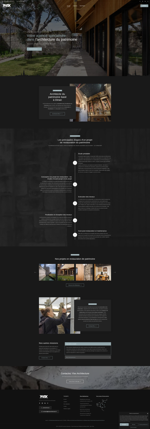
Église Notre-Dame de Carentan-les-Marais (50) (103, 274)
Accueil (68, 5)
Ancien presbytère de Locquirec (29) (47, 274)
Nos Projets (82, 5)
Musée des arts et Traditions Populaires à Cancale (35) (65, 274)
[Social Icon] (140, 1)
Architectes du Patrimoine (76, 420)
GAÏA (88, 426)
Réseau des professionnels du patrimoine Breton (94, 420)
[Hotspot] (100, 404)
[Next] (115, 272)
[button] (147, 413)
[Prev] (35, 272)
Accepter (124, 424)
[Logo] (6, 6)
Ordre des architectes (54, 420)
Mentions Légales (133, 427)
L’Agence (75, 5)
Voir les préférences (143, 424)
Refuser (133, 424)
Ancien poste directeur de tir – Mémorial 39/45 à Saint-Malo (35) (84, 274)
